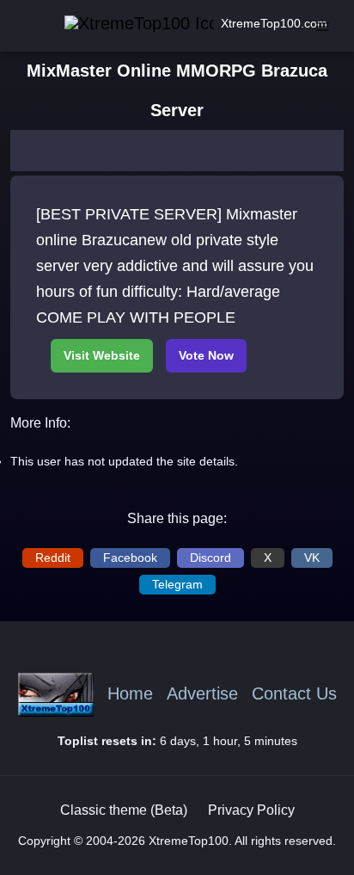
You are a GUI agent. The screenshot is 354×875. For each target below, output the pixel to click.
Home (130, 694)
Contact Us (294, 694)
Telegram (177, 584)
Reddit (52, 557)
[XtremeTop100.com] (118, 23)
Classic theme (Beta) (123, 810)
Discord (210, 557)
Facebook (130, 557)
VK (312, 557)
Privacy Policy (251, 810)
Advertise (202, 694)
